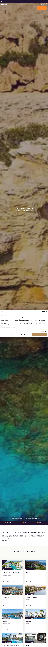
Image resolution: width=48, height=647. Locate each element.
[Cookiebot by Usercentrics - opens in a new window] (41, 311)
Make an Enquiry (41, 8)
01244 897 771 (36, 518)
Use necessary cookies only (8, 334)
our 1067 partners (8, 317)
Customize (23, 334)
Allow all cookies (39, 334)
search (45, 1)
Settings (42, 331)
